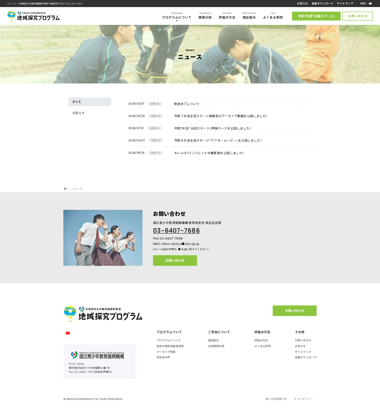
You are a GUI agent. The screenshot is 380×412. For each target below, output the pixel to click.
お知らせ (78, 113)
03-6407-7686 (176, 230)
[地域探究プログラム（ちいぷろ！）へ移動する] (65, 188)
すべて (76, 102)
